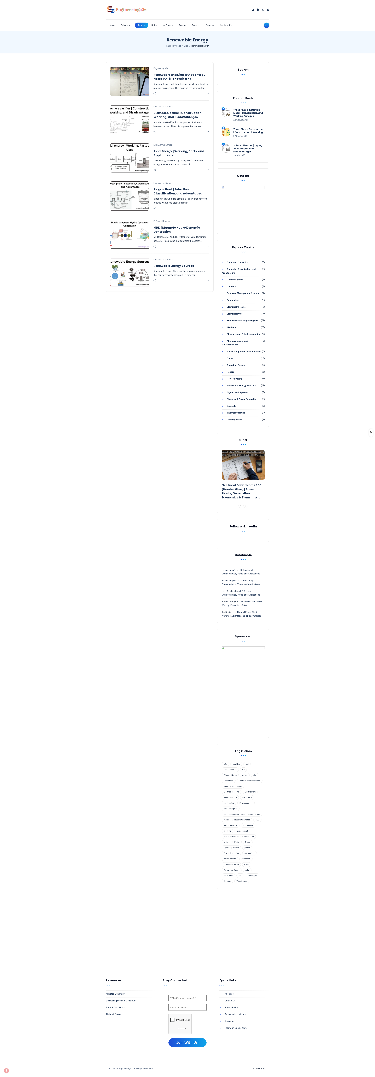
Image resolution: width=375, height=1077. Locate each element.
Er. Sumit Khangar (162, 221)
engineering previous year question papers (242, 814)
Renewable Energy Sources (174, 266)
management (242, 831)
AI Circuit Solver (113, 1014)
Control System (235, 279)
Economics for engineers (249, 781)
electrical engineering (233, 786)
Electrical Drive (235, 313)
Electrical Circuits (236, 307)
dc (243, 769)
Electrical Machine (231, 792)
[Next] (245, 506)
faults (226, 820)
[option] (243, 475)
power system (230, 859)
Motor (237, 842)
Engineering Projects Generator (121, 1000)
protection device (231, 864)
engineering (229, 803)
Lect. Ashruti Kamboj (163, 106)
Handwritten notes (242, 820)
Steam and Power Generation (242, 399)
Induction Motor (230, 825)
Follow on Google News (236, 1028)
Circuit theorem (230, 769)
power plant (249, 853)
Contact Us (226, 25)
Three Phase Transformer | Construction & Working (248, 131)
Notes (154, 25)
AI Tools (167, 25)
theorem (227, 881)
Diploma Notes (230, 775)
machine (227, 831)
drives (244, 775)
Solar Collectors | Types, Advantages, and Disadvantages (247, 148)
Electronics (247, 797)
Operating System (236, 365)
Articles (141, 25)
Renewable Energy (231, 870)
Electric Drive (250, 792)
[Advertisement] (187, 930)
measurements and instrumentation (239, 836)
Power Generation (231, 853)
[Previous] (240, 506)
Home (112, 25)
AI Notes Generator (115, 994)
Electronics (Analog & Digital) (242, 320)
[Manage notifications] (6, 1070)
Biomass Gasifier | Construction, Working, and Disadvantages (178, 115)
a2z (225, 764)
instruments (248, 825)
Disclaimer (230, 1021)
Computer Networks (237, 262)
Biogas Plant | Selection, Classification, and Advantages (178, 191)
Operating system (231, 848)
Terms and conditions (235, 1014)
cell (247, 764)
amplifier (236, 764)
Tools (194, 25)
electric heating (230, 797)
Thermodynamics (236, 412)
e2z (254, 775)
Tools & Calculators (115, 1007)
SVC (240, 875)
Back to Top (261, 1068)
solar (247, 870)
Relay (246, 864)
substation (228, 875)
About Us (229, 994)
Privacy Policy (231, 1007)
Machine (231, 327)
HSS (257, 820)
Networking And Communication (244, 351)
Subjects (125, 25)
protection (246, 859)
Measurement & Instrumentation (243, 334)
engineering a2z (230, 809)
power (247, 848)
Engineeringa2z (161, 68)
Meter (226, 842)
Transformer (242, 881)
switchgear (252, 875)
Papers (182, 25)
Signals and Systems (237, 392)
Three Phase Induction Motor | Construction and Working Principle (248, 113)
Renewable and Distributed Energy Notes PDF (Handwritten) (179, 77)
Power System (234, 378)
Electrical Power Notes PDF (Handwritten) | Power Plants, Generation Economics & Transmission (242, 491)
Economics (232, 300)
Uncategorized (234, 419)
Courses (210, 25)
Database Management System (243, 293)
